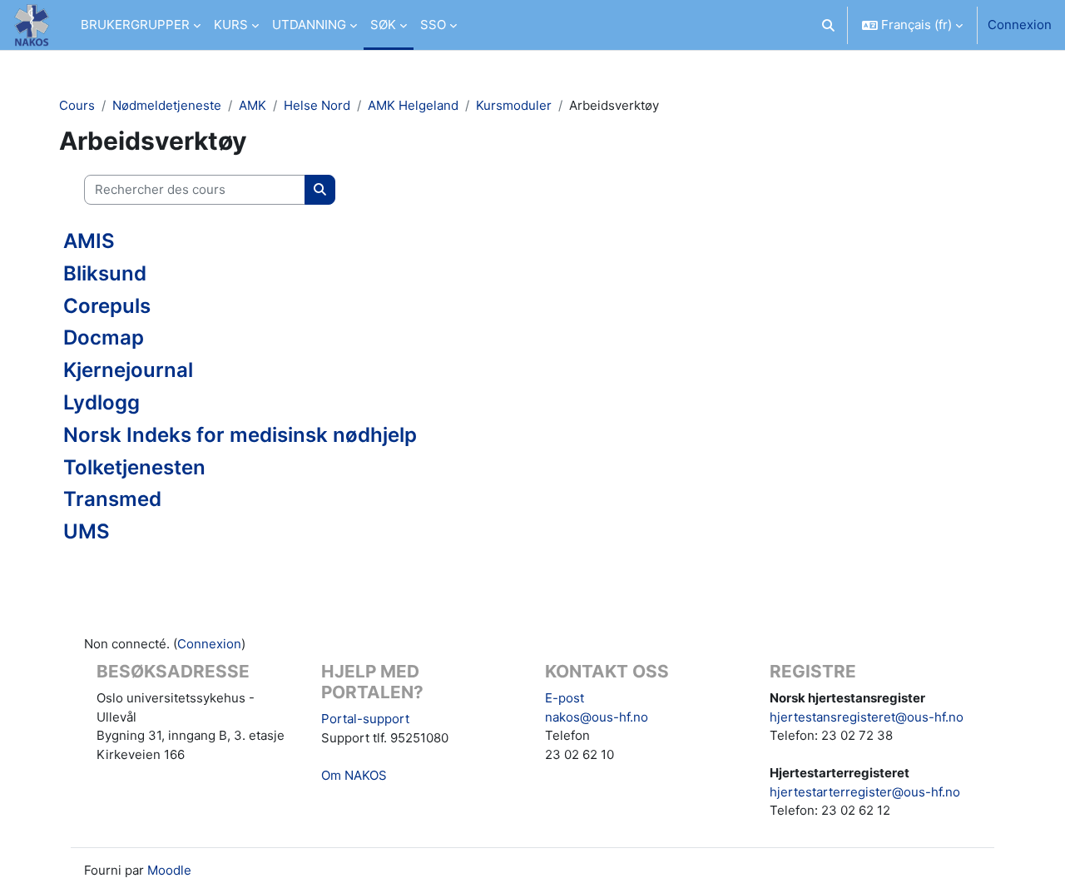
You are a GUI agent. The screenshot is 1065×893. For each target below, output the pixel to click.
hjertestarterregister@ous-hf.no (865, 792)
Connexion (1020, 24)
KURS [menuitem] (231, 24)
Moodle (169, 870)
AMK (252, 105)
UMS (86, 531)
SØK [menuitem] (383, 24)
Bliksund (104, 273)
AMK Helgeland (413, 105)
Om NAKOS (354, 775)
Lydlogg (101, 402)
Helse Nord (317, 105)
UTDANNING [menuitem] (309, 24)
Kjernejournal (128, 370)
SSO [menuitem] (433, 24)
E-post (564, 698)
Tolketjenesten (134, 467)
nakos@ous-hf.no (596, 717)
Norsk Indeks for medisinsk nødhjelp (240, 435)
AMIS (89, 241)
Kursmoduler (514, 105)
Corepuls (107, 306)
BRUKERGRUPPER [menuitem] (135, 24)
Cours (77, 105)
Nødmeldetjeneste (166, 105)
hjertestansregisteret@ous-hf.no (866, 717)
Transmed (112, 499)
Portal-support (365, 719)
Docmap (103, 337)
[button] (829, 25)
